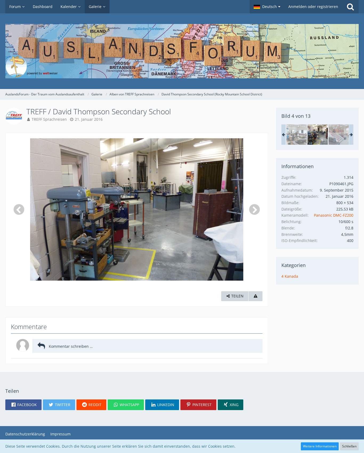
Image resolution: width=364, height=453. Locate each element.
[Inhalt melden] (255, 296)
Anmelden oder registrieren (313, 6)
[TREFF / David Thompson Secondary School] (296, 134)
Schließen (349, 446)
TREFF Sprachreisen (49, 119)
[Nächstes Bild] (254, 209)
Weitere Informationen (320, 446)
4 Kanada (289, 276)
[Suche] (350, 6)
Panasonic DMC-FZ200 (333, 215)
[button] (267, 6)
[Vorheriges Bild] (19, 209)
